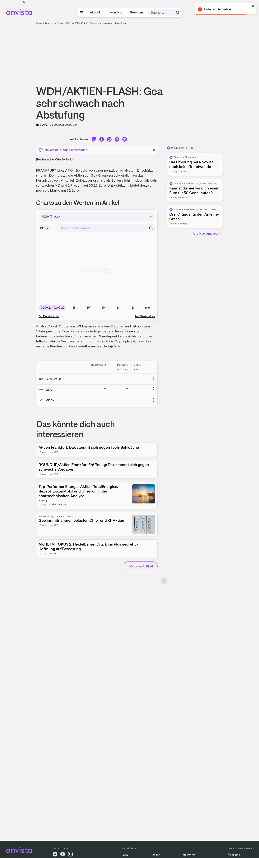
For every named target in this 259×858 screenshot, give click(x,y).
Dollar (155, 855)
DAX (125, 855)
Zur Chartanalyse (145, 316)
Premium (136, 12)
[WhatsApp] (109, 140)
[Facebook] (101, 140)
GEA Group (53, 379)
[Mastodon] (94, 140)
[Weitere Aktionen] (153, 378)
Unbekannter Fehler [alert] (217, 9)
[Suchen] (177, 12)
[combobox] (105, 228)
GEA (48, 390)
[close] (253, 5)
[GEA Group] (41, 379)
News (60, 23)
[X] (117, 140)
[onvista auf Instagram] (70, 855)
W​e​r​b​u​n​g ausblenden (163, 52)
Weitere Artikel (140, 566)
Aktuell (95, 12)
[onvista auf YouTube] (62, 855)
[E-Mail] (124, 140)
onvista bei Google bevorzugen (65, 150)
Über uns (234, 855)
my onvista (115, 12)
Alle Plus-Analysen (206, 234)
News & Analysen (45, 23)
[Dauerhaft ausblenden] (154, 149)
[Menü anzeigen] (82, 12)
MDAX (49, 400)
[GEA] (41, 390)
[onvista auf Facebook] (55, 855)
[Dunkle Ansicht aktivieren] (24, 1)
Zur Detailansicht (49, 316)
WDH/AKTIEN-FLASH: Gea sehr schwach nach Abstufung (96, 23)
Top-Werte (188, 855)
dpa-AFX (42, 125)
